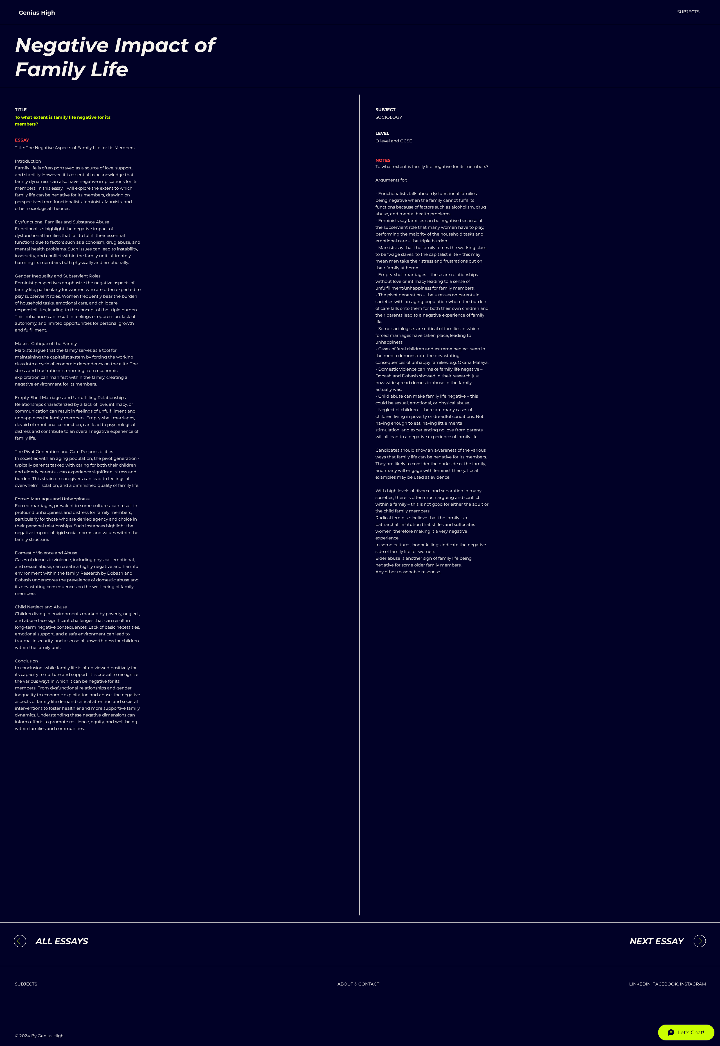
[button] (688, 11)
